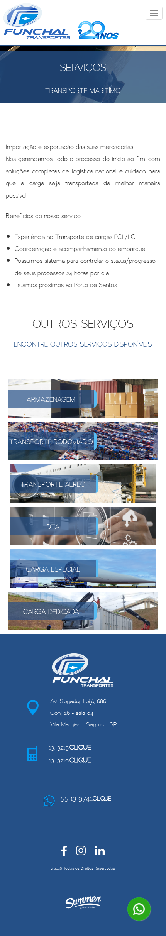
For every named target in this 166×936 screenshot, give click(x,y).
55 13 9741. (86, 797)
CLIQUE (80, 746)
